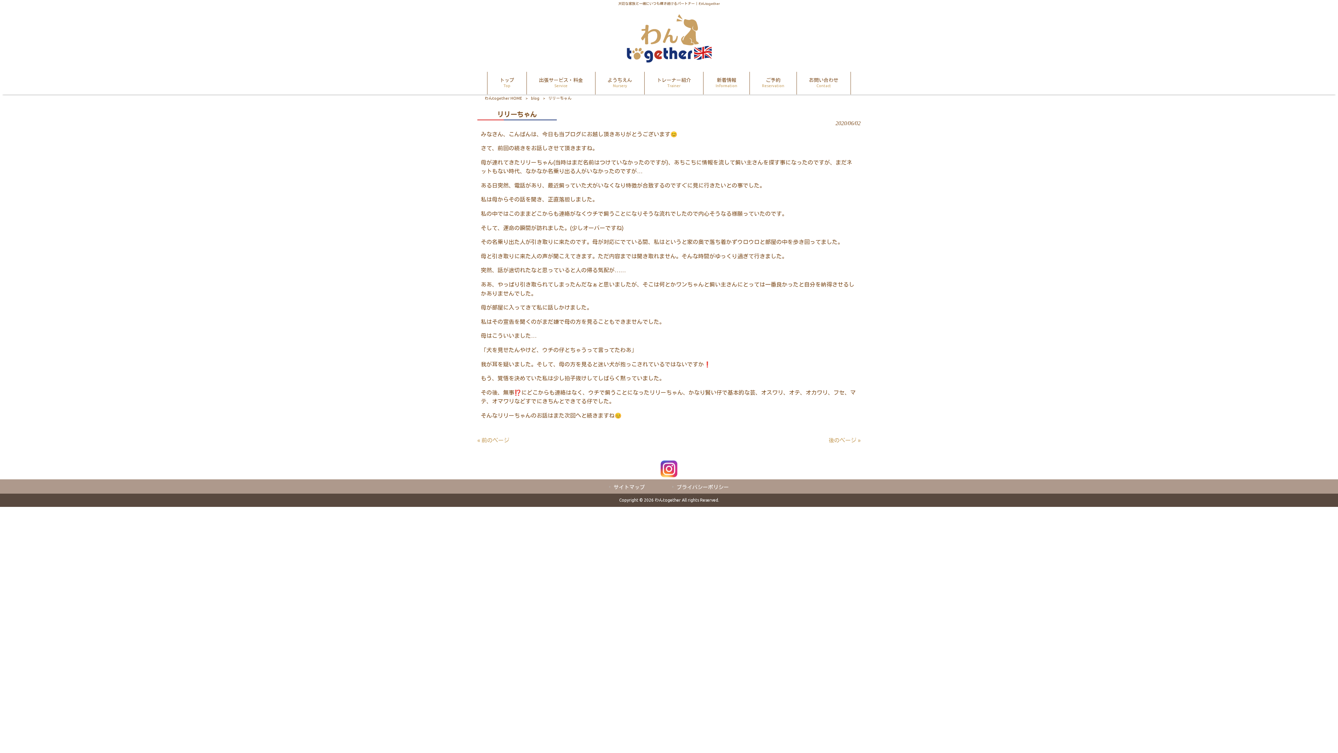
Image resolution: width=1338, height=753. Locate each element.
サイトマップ (629, 487)
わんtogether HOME (503, 98)
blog (535, 98)
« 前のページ (493, 440)
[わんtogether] (669, 61)
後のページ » (845, 440)
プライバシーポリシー (703, 487)
